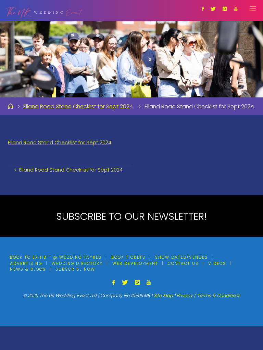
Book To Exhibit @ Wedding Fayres (56, 257)
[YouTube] (235, 8)
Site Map (163, 295)
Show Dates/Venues (181, 257)
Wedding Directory (77, 263)
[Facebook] (202, 8)
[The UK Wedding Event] (44, 10)
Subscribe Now (75, 269)
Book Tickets (128, 257)
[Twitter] (213, 8)
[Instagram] (224, 8)
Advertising (26, 263)
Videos (217, 263)
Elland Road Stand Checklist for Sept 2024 (78, 106)
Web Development (135, 263)
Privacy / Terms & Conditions (208, 295)
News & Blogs (28, 269)
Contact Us (183, 263)
